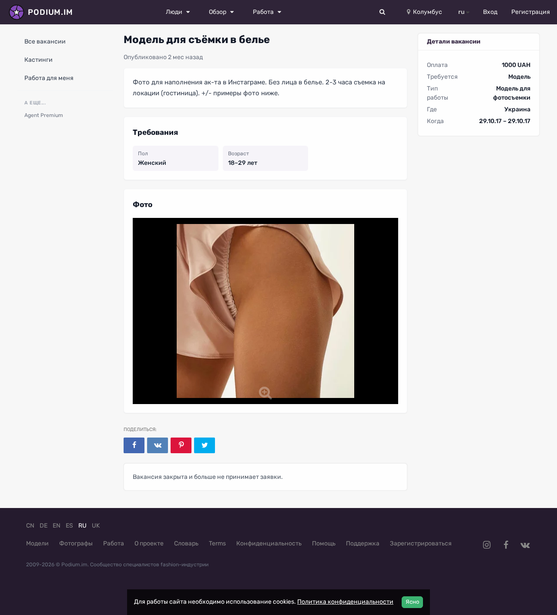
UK (96, 525)
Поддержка (362, 543)
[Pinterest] (181, 445)
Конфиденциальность (269, 543)
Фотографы (76, 543)
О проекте (149, 543)
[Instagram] (486, 545)
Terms (217, 543)
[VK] (157, 445)
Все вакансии (45, 41)
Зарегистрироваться (421, 543)
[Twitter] (204, 445)
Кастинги (38, 60)
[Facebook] (134, 445)
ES (69, 525)
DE (43, 525)
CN (30, 525)
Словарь (186, 543)
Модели (37, 543)
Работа (113, 543)
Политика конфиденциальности (345, 601)
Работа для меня (49, 78)
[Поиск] (382, 12)
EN (56, 525)
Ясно (412, 601)
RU (82, 525)
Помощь (324, 543)
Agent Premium (43, 115)
